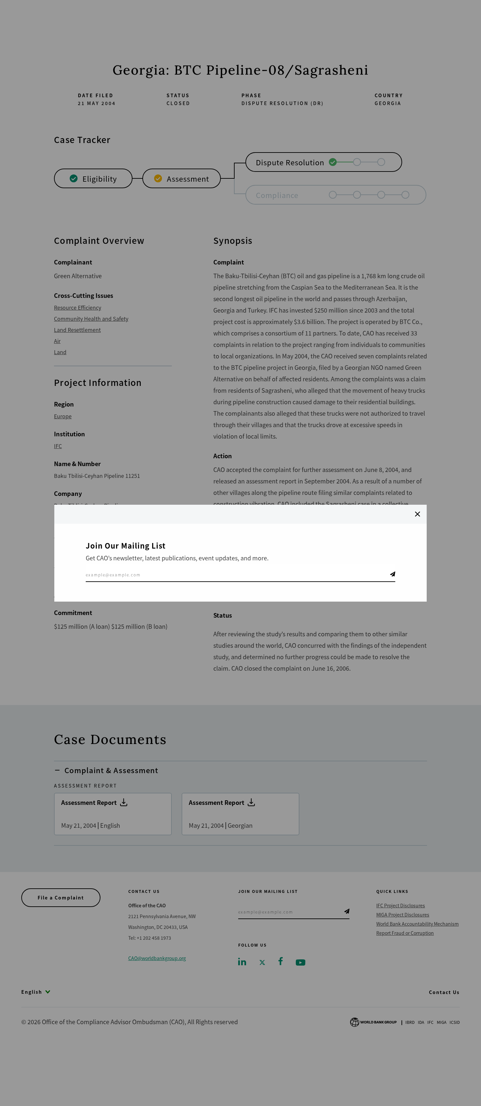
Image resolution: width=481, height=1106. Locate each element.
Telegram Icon (392, 574)
